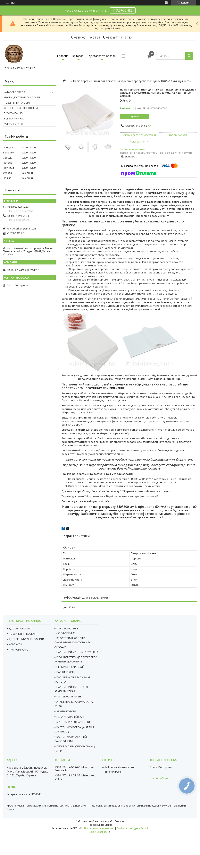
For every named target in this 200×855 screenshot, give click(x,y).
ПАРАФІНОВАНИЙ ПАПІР (71, 716)
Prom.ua (119, 821)
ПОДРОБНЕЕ (122, 10)
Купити (135, 116)
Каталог (77, 56)
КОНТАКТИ (15, 644)
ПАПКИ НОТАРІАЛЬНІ (68, 696)
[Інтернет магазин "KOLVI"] (14, 54)
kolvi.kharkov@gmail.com (22, 228)
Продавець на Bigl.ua (100, 824)
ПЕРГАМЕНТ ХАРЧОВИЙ (70, 667)
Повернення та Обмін (17, 102)
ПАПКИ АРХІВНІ (65, 672)
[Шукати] (189, 56)
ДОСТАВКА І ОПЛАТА (21, 628)
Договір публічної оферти (21, 108)
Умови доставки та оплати (22, 97)
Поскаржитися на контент (99, 828)
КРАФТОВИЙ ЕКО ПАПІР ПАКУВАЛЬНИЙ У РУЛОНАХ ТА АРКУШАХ (72, 642)
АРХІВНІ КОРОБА (66, 711)
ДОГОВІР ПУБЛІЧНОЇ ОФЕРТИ (26, 639)
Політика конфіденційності (132, 828)
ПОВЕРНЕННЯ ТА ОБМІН (23, 633)
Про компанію (13, 113)
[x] (67, 529)
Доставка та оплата (102, 56)
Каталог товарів (14, 92)
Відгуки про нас (14, 118)
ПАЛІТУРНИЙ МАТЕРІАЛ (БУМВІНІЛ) (77, 652)
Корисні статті (13, 123)
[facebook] (63, 529)
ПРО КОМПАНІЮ (19, 649)
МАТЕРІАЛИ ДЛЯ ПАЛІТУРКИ (73, 722)
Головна (62, 56)
